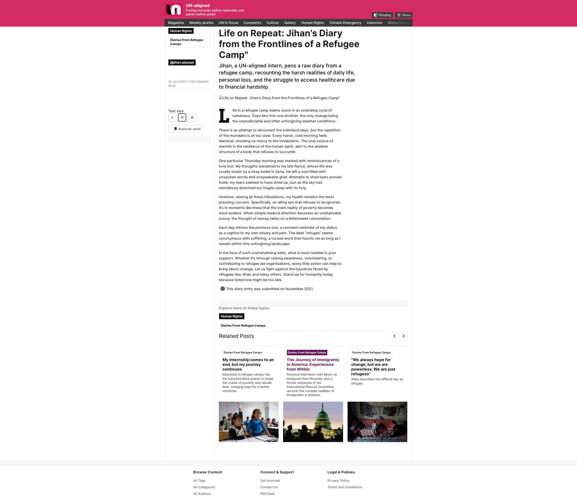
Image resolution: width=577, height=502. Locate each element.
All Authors (202, 493)
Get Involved (270, 480)
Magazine (176, 23)
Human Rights (312, 23)
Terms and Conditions (344, 487)
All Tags (199, 480)
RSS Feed (267, 493)
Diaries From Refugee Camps (186, 42)
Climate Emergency (346, 23)
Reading (385, 15)
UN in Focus (228, 23)
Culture (273, 23)
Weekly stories (201, 23)
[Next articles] (404, 336)
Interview (374, 23)
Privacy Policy (338, 480)
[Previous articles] (394, 336)
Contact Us (269, 487)
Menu (406, 15)
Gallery (290, 23)
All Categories (204, 487)
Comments (252, 23)
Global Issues (399, 23)
